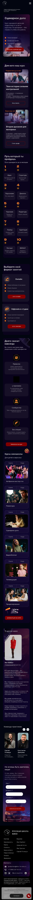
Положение (16, 814)
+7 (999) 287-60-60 (14, 869)
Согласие (9, 815)
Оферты (23, 819)
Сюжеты (7, 847)
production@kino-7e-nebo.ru (17, 866)
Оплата (6, 855)
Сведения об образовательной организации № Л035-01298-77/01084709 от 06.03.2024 (12, 10)
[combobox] (7, 801)
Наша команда (9, 853)
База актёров (8, 850)
